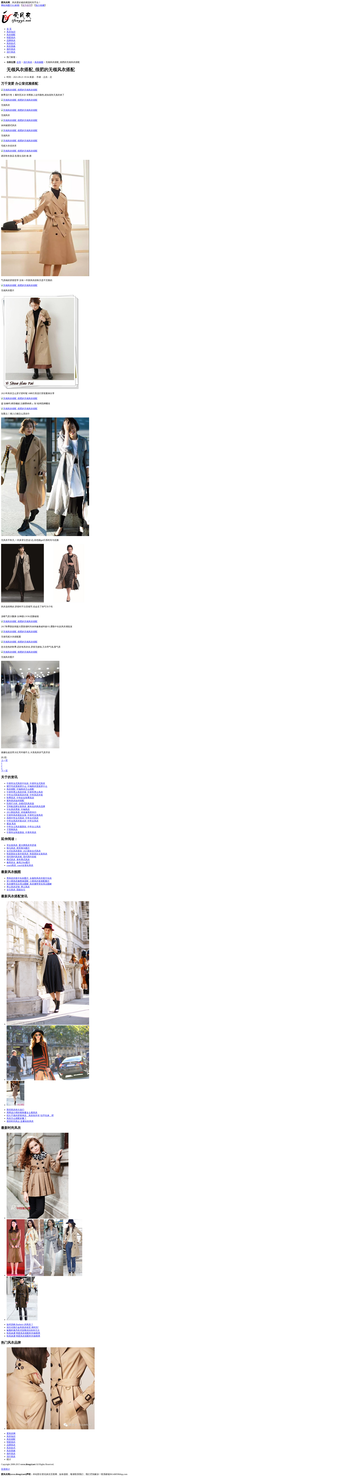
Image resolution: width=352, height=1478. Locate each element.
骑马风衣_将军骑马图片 (18, 848)
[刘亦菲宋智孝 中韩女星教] (44, 1275)
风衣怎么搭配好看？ (16, 1118)
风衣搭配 (11, 35)
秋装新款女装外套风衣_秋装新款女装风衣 (27, 854)
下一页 (4, 771)
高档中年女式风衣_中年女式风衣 (22, 818)
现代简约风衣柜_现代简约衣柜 (21, 857)
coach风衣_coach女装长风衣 (20, 865)
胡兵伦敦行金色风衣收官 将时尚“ (23, 1327)
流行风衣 (11, 52)
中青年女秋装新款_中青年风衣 (21, 832)
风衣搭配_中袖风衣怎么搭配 (20, 789)
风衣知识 (11, 32)
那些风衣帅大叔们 (15, 1109)
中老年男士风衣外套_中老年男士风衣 (25, 792)
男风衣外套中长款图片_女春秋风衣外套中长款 (29, 878)
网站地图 (5, 5)
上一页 (4, 760)
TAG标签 (14, 5)
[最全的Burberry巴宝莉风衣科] (51, 1428)
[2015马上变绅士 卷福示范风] (22, 1319)
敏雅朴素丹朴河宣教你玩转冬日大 (23, 1330)
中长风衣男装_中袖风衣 (18, 809)
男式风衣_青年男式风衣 (18, 859)
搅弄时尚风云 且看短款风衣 (20, 1121)
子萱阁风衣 (12, 829)
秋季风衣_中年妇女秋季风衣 (20, 798)
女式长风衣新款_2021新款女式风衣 (24, 851)
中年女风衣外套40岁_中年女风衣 (22, 821)
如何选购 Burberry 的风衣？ (20, 1324)
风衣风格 (11, 46)
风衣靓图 (39, 62)
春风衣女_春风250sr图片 (18, 862)
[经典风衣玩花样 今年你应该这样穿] (48, 1024)
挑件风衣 (11, 49)
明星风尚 (11, 37)
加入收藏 (40, 5)
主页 (19, 62)
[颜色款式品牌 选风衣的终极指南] (48, 1079)
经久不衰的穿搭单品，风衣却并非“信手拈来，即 (30, 1115)
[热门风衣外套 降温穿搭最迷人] (15, 1105)
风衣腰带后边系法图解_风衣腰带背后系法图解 (29, 884)
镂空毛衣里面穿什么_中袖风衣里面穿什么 (27, 786)
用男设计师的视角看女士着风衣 (22, 1112)
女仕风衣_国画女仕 (16, 890)
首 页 (9, 29)
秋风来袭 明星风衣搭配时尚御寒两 (23, 1333)
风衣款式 (11, 43)
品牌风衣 (11, 40)
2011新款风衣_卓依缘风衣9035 (21, 812)
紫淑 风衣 (11, 824)
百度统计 (5, 1469)
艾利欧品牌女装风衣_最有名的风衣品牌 (26, 806)
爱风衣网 (11, 1433)
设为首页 (26, 5)
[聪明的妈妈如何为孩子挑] (37, 1218)
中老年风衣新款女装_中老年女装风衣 (25, 815)
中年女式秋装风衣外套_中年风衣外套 (25, 795)
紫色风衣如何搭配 (15, 800)
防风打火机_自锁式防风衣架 (20, 803)
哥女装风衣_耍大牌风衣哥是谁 (21, 845)
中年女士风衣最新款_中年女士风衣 (24, 826)
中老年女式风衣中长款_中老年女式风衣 (26, 783)
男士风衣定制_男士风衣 (18, 887)
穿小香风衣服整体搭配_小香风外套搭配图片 (28, 881)
